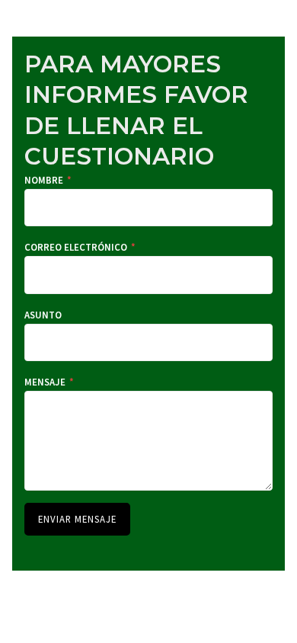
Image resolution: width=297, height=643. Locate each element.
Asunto (43, 315)
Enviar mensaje (77, 519)
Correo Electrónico (80, 247)
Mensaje (49, 382)
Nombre (48, 180)
